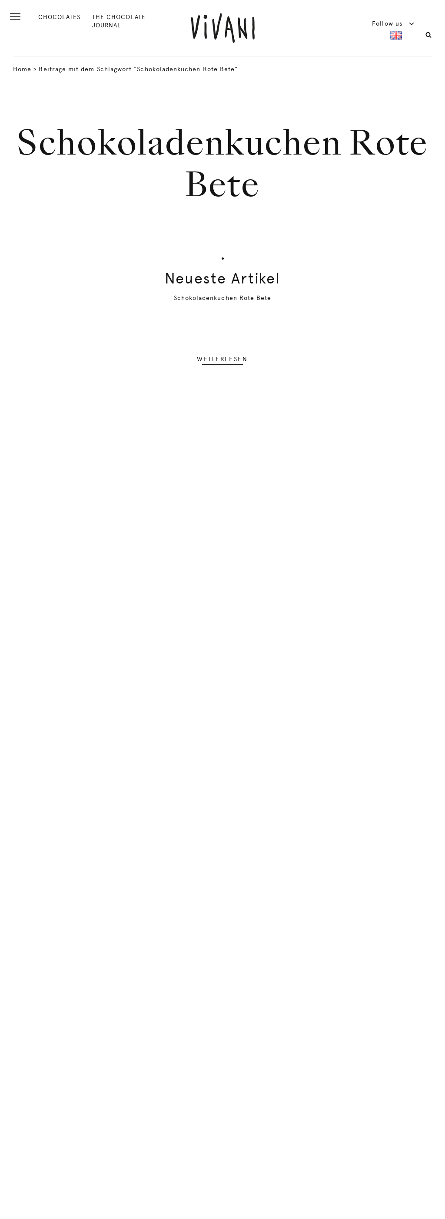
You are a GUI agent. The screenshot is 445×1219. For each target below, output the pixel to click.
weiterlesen (222, 359)
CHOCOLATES (59, 16)
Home (22, 69)
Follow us (388, 23)
